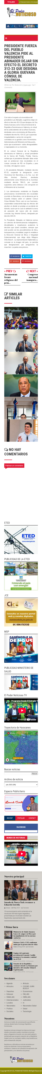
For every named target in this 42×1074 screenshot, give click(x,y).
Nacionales (10, 1006)
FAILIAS (26, 994)
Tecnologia (27, 1011)
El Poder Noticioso (21, 1071)
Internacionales (12, 1000)
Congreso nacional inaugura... (32, 277)
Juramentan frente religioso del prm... (11, 278)
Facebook (16, 256)
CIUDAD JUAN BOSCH (28, 987)
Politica (9, 1009)
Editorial (9, 994)
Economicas (27, 991)
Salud (25, 1009)
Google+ (15, 261)
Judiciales (27, 1000)
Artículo (26, 983)
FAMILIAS (10, 997)
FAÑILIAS (26, 997)
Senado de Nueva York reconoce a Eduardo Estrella (19, 903)
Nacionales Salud (29, 1006)
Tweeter (28, 256)
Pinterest (27, 261)
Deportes (10, 991)
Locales (9, 1003)
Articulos (9, 986)
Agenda (9, 983)
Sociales (9, 1011)
